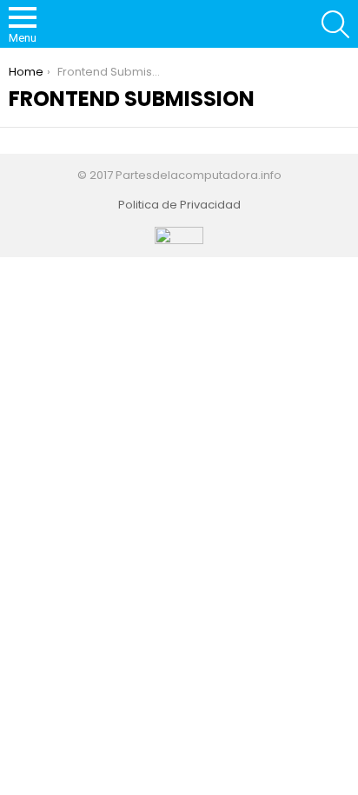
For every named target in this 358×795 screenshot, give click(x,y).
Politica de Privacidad (179, 205)
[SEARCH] (335, 24)
